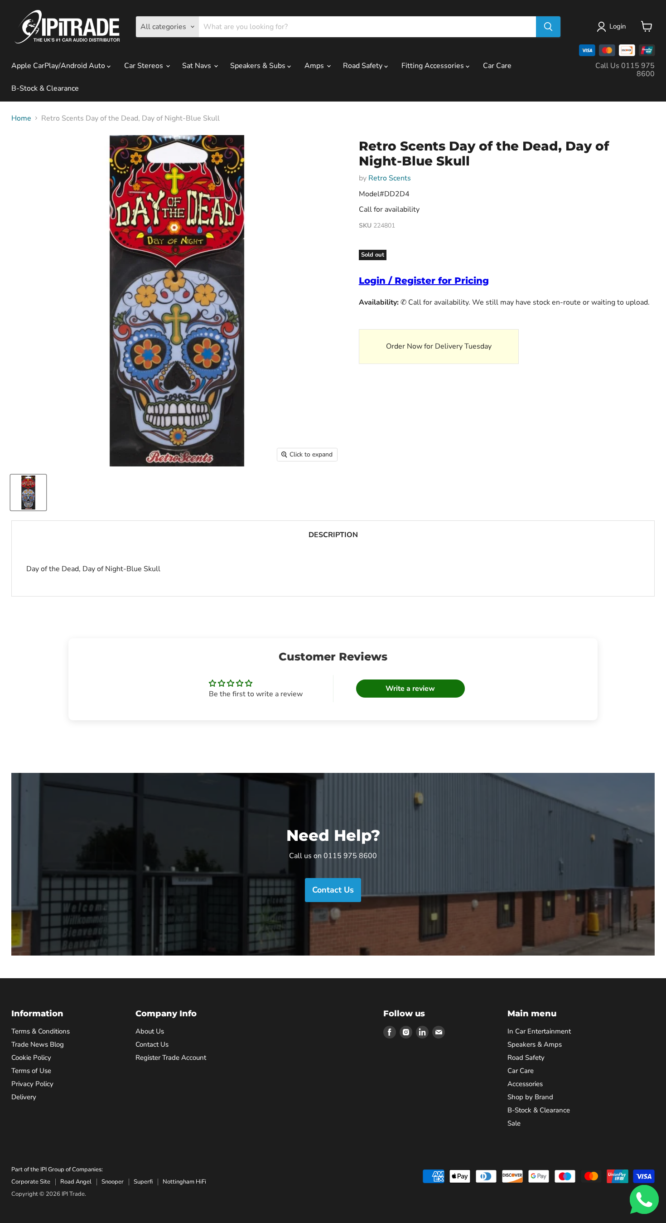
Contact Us (152, 1044)
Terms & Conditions (40, 1031)
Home (21, 118)
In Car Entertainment (539, 1031)
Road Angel (76, 1182)
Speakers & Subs (258, 66)
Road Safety (363, 66)
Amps (315, 66)
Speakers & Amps (534, 1044)
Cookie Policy (31, 1057)
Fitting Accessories (433, 66)
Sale (514, 1123)
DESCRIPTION (333, 535)
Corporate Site (30, 1182)
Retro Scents (389, 178)
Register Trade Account (170, 1057)
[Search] (548, 26)
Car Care (497, 66)
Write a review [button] (410, 689)
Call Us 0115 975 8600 (625, 70)
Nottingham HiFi (184, 1182)
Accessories (525, 1083)
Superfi (143, 1182)
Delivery (23, 1097)
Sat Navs (197, 66)
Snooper (112, 1182)
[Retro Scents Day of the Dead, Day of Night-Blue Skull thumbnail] (28, 492)
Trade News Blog (37, 1044)
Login (617, 26)
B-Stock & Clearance (45, 88)
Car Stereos (144, 66)
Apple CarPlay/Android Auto (59, 66)
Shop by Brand (530, 1097)
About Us (149, 1031)
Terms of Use (31, 1070)
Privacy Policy (32, 1083)
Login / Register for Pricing (424, 280)
